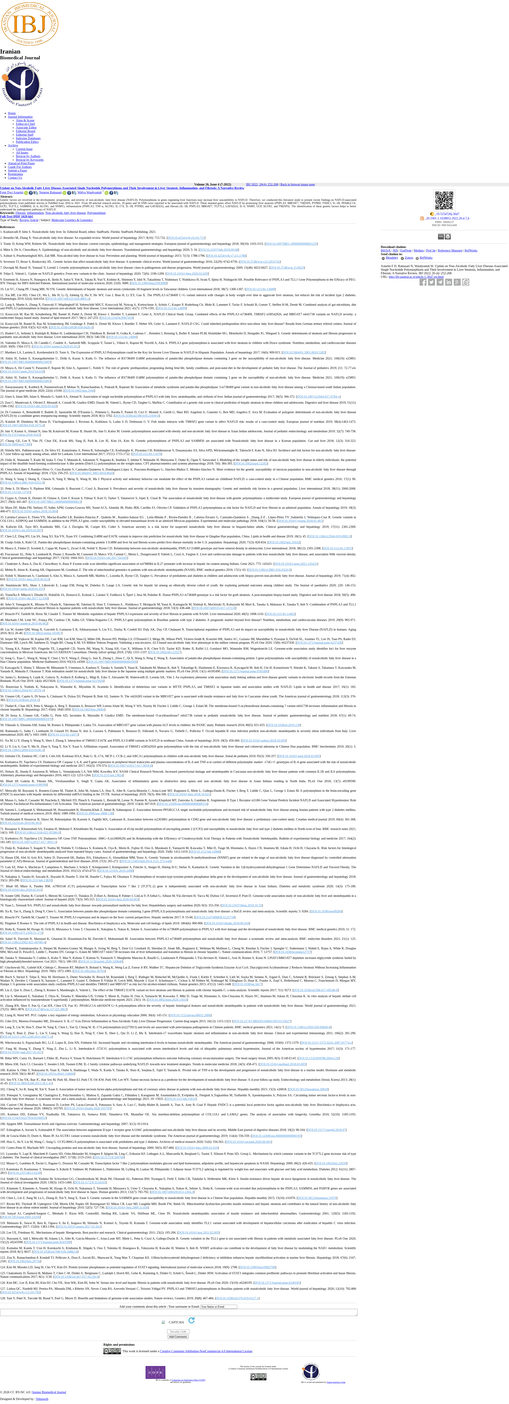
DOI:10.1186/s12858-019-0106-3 (22, 750)
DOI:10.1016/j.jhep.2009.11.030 (127, 1207)
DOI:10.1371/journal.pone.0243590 (48, 1242)
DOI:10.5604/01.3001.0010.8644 (92, 473)
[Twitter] (431, 282)
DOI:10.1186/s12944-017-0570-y (22, 690)
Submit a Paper (17, 170)
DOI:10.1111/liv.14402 (280, 614)
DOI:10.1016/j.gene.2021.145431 (295, 563)
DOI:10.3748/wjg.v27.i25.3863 (46, 1009)
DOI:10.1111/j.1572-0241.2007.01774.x (326, 1042)
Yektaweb (42, 1399)
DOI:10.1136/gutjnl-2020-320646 (101, 961)
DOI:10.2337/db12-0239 (25, 1173)
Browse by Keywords (30, 159)
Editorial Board (25, 131)
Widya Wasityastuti (90, 192)
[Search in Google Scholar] (31, 193)
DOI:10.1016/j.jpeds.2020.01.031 (22, 589)
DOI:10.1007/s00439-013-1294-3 (172, 1192)
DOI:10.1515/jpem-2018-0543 (20, 434)
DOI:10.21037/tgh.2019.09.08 (219, 249)
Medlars (419, 250)
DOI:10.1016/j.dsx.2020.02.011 (21, 889)
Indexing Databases (28, 138)
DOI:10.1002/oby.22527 (164, 652)
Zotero (409, 257)
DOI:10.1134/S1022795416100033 (23, 1118)
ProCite (431, 250)
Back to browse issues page (297, 184)
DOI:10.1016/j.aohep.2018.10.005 (264, 740)
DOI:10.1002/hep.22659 (330, 1163)
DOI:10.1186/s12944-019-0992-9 (329, 536)
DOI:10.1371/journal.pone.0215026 (80, 680)
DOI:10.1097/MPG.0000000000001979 (26, 719)
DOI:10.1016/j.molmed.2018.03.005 (282, 1064)
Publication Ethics (27, 142)
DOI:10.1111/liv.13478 (146, 454)
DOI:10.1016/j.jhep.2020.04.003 (117, 899)
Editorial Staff (24, 134)
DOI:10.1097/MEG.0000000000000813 (55, 501)
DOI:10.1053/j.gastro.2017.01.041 (78, 1226)
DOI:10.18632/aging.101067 (43, 633)
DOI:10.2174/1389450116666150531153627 (261, 1021)
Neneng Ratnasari (50, 192)
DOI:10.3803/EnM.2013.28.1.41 (31, 1083)
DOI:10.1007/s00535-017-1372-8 (214, 608)
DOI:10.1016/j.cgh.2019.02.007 (21, 530)
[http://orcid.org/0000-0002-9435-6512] (26, 193)
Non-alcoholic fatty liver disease (65, 213)
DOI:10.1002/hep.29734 (24, 1261)
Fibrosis (20, 213)
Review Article (28, 220)
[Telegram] (440, 282)
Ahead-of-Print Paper (21, 163)
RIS (395, 250)
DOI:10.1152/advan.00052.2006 (190, 1015)
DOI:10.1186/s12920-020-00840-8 (308, 1027)
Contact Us (15, 177)
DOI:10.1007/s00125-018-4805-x (68, 298)
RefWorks (471, 250)
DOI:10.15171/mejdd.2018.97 (326, 1130)
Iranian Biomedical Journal (49, 1392)
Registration (15, 174)
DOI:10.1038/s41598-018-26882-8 (55, 1251)
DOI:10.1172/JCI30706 (109, 1157)
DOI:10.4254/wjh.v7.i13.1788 (226, 255)
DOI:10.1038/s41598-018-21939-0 (137, 415)
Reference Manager (450, 250)
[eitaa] (465, 282)
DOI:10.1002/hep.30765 (89, 971)
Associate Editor (26, 127)
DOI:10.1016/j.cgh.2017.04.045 (106, 557)
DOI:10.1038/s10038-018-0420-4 (71, 327)
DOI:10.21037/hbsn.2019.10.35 (241, 905)
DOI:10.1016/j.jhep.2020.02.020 (187, 273)
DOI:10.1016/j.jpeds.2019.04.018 (22, 371)
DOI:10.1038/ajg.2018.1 (23, 700)
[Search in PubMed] (36, 193)
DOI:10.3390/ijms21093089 (148, 283)
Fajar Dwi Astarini (11, 192)
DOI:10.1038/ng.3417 (247, 984)
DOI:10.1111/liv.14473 (63, 734)
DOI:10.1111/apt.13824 (108, 775)
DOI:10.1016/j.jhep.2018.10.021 (189, 794)
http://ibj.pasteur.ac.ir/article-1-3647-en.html (416, 276)
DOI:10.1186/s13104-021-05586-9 (38, 832)
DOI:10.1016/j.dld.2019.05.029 (36, 406)
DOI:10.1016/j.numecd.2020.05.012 (56, 346)
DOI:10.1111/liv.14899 (171, 308)
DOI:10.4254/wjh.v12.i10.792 (20, 1292)
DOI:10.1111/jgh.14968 (205, 851)
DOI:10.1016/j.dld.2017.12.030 (28, 598)
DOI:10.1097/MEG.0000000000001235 (291, 243)
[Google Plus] (457, 282)
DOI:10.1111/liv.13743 (15, 492)
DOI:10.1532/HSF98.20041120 (318, 1058)
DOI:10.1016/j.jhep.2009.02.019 (197, 1147)
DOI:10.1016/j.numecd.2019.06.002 (24, 623)
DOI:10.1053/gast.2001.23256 (20, 1217)
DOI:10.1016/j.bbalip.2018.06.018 (227, 923)
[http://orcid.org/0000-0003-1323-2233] (64, 193)
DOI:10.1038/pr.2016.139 (283, 725)
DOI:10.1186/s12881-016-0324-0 (269, 569)
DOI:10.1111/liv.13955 (337, 548)
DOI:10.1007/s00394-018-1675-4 (22, 425)
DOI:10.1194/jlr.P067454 (117, 317)
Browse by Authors (28, 156)
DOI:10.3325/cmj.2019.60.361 (20, 823)
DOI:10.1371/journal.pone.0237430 (319, 642)
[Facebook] (423, 282)
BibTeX (386, 250)
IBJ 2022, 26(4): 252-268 (262, 184)
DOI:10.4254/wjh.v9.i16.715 (186, 237)
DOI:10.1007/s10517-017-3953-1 (34, 842)
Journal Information (20, 116)
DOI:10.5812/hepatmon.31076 (317, 1198)
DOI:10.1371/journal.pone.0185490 (245, 671)
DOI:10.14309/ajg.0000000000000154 (182, 803)
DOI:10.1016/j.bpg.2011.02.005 (198, 1232)
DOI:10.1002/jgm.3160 (79, 390)
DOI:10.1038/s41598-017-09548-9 (315, 990)
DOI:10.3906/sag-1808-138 (95, 813)
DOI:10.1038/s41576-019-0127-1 (237, 1298)
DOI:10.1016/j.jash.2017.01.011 (21, 1052)
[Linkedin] (448, 282)
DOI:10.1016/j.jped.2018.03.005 (299, 756)
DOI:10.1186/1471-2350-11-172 (21, 932)
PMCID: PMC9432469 (444, 225)
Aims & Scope (25, 120)
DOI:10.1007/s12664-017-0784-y (318, 396)
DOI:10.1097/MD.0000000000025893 (25, 362)
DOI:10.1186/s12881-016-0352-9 (22, 482)
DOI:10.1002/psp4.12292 (251, 463)
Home (12, 113)
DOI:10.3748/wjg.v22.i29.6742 (260, 261)
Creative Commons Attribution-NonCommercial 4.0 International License (206, 1351)
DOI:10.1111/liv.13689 (260, 289)
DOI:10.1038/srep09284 (326, 911)
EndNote (406, 250)
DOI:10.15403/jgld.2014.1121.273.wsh (145, 861)
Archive (13, 145)
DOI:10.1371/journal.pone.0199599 (24, 784)
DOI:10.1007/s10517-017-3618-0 (130, 765)
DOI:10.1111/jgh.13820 (36, 880)
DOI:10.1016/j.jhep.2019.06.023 (28, 579)
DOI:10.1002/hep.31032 (283, 542)
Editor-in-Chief (25, 124)
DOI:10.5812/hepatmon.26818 (308, 1089)
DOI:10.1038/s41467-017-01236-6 (76, 1276)
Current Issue (24, 149)
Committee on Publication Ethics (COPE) (188, 1380)
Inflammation (35, 213)
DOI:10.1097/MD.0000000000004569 (112, 661)
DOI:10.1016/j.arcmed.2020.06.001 (248, 1141)
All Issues (22, 152)
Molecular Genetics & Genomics (72, 220)
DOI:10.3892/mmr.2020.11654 (167, 999)
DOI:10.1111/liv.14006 (122, 337)
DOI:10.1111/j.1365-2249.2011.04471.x (26, 1036)
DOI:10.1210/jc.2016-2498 (115, 870)
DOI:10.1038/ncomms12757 (292, 952)
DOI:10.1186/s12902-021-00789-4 (23, 942)
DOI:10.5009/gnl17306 (16, 444)
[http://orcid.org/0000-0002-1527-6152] (107, 193)
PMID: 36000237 (444, 222)
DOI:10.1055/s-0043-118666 (56, 1073)
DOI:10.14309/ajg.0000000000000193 (276, 1135)
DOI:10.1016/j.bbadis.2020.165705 (87, 1108)
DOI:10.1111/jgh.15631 (181, 1098)
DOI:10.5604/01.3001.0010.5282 (304, 352)
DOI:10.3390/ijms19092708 (257, 1267)
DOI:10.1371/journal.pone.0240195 (277, 1282)
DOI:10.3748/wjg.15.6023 (287, 267)
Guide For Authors (20, 167)
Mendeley (392, 257)
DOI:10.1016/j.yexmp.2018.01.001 (300, 520)
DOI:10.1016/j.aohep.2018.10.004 (35, 511)
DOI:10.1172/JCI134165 (90, 1182)
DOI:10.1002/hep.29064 (88, 709)
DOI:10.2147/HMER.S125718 (214, 917)
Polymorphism (96, 213)
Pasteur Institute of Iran (336, 1382)
